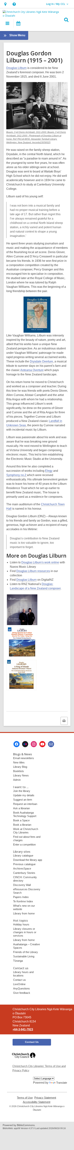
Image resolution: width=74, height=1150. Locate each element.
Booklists (18, 771)
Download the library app (27, 859)
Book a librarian (22, 824)
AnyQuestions (21, 988)
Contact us (19, 979)
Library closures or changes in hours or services (24, 932)
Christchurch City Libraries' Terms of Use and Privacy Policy (39, 1068)
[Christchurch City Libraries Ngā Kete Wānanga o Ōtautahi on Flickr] (25, 744)
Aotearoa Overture (32, 370)
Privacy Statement (45, 1097)
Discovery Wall (22, 884)
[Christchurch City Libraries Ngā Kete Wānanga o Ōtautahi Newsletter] (51, 744)
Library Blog (20, 766)
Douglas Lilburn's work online (40, 562)
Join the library (21, 790)
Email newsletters (23, 758)
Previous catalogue (24, 864)
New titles (19, 762)
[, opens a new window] (23, 1059)
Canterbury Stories (24, 872)
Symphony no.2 (16, 475)
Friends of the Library (25, 952)
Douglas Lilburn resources (33, 571)
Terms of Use (25, 1097)
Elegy (48, 470)
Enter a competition (24, 844)
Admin (17, 779)
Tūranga (18, 960)
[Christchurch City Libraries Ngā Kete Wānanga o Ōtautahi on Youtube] (42, 744)
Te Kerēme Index (23, 901)
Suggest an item (22, 799)
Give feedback (21, 992)
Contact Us (32, 1042)
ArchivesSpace (22, 868)
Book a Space (21, 820)
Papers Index (21, 897)
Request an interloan (25, 803)
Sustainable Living (23, 956)
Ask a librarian (21, 808)
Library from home (24, 913)
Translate (61, 1082)
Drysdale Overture (41, 361)
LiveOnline (19, 984)
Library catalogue (23, 855)
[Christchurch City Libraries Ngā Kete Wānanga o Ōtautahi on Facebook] (16, 744)
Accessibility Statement (36, 1102)
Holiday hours (21, 924)
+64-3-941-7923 (23, 1029)
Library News (21, 775)
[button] (5, 4)
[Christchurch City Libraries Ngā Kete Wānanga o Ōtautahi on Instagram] (34, 744)
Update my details (23, 795)
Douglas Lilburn (16, 67)
